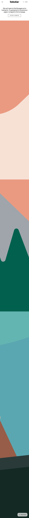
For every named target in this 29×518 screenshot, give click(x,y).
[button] (2, 2)
